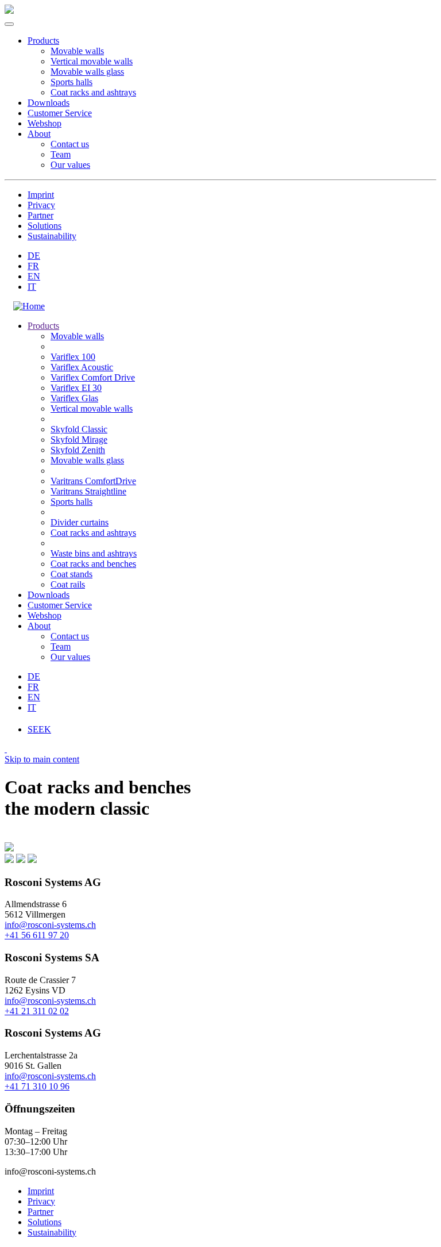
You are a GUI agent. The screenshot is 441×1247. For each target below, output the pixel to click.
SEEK (39, 729)
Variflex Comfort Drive (93, 377)
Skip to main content (42, 759)
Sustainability (52, 236)
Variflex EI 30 (76, 388)
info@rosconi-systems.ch (50, 925)
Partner (40, 215)
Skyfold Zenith (78, 450)
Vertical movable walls (92, 61)
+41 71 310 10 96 (37, 1086)
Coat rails (68, 584)
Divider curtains (80, 522)
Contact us (70, 144)
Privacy (41, 205)
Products (43, 40)
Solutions (44, 226)
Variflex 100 (73, 357)
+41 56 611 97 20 (37, 935)
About (39, 134)
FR (33, 266)
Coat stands (71, 574)
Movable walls (77, 51)
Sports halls (71, 82)
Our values (70, 165)
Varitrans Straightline (88, 491)
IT (32, 286)
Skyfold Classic (79, 429)
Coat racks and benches (93, 564)
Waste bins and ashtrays (94, 553)
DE (34, 255)
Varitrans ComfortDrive (93, 481)
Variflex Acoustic (82, 367)
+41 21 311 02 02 (37, 1011)
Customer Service (60, 113)
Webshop (44, 123)
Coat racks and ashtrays (93, 92)
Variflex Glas (74, 398)
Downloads (48, 103)
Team (61, 154)
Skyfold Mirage (79, 439)
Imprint (41, 194)
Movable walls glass (87, 71)
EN (34, 276)
